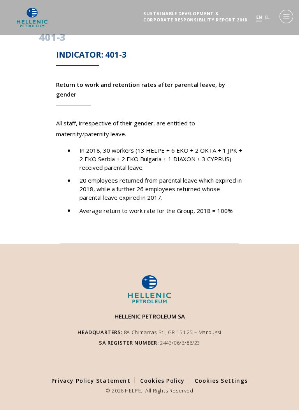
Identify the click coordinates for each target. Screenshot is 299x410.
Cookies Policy (162, 380)
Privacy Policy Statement (90, 380)
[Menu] (286, 16)
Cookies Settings (221, 380)
